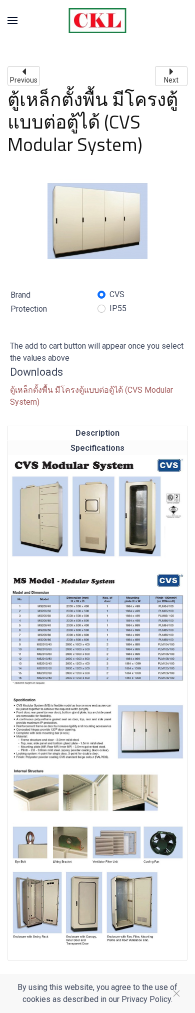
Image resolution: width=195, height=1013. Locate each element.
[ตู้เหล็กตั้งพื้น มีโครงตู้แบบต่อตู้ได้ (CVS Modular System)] (98, 220)
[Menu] (13, 20)
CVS (117, 294)
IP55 (118, 308)
